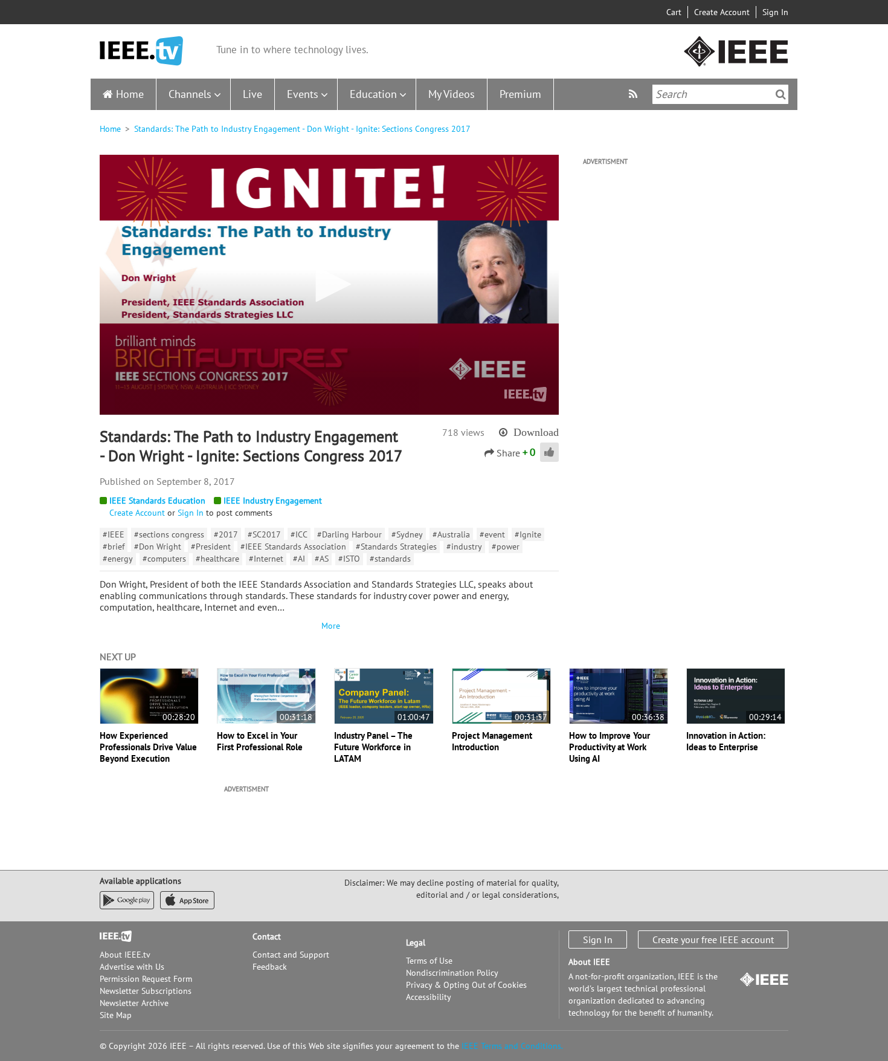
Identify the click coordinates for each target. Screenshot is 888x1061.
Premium (520, 94)
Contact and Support (291, 954)
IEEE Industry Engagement (273, 500)
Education (373, 94)
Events (302, 94)
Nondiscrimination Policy (452, 972)
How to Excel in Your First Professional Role (260, 741)
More (329, 625)
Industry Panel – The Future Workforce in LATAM (373, 747)
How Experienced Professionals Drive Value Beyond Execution (148, 747)
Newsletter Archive (134, 1003)
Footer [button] (112, 936)
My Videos (451, 94)
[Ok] (780, 94)
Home (130, 94)
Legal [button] (415, 942)
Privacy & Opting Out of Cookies (466, 984)
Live (252, 94)
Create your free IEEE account (713, 939)
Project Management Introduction (492, 741)
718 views (463, 432)
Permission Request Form (146, 978)
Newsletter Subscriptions (145, 990)
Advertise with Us (132, 966)
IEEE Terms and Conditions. (512, 1045)
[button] (329, 284)
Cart (673, 12)
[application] (329, 285)
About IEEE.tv (125, 954)
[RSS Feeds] (634, 94)
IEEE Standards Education (157, 500)
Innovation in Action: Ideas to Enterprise (725, 741)
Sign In (775, 12)
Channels (190, 94)
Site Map (116, 1015)
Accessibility (428, 996)
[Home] (141, 51)
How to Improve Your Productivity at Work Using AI (609, 747)
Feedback (270, 966)
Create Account (722, 12)
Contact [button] (267, 936)
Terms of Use (429, 960)
